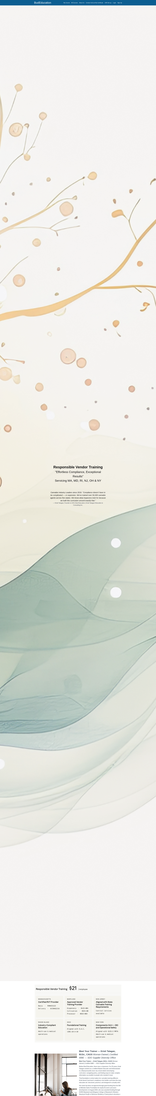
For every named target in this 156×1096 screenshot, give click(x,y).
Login (114, 2)
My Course (67, 2)
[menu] (92, 3)
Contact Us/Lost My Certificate (94, 2)
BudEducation (42, 2)
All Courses (74, 2)
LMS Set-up (108, 2)
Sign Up (119, 2)
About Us (81, 2)
